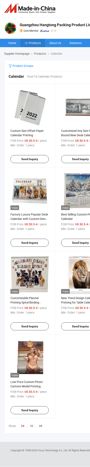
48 (40, 426)
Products (35, 43)
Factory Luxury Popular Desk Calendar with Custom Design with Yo (29, 218)
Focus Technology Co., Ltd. (53, 450)
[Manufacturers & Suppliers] (30, 8)
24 (22, 426)
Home (12, 43)
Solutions (75, 43)
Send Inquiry (29, 159)
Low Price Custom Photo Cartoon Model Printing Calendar (26, 386)
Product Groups (22, 66)
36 (31, 426)
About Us (55, 43)
